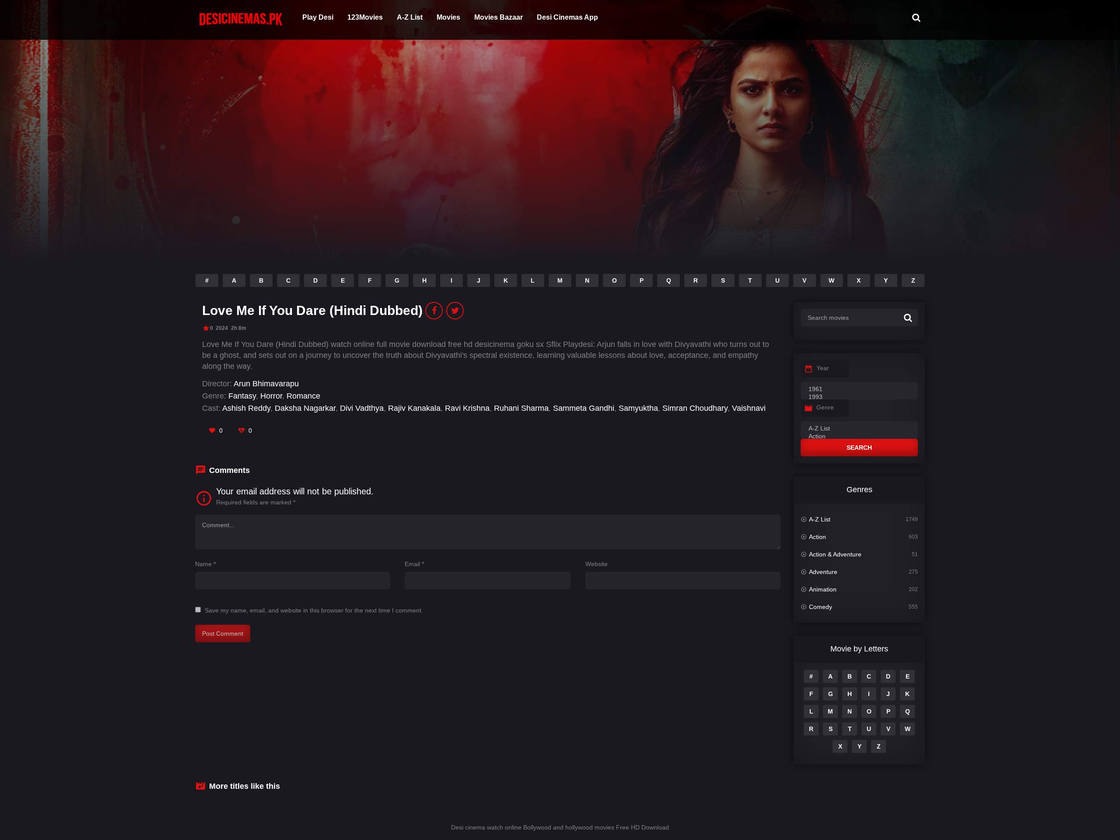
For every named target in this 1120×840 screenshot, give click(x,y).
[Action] (859, 437)
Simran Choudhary (695, 408)
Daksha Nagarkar (305, 408)
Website (596, 563)
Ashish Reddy (246, 408)
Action (817, 536)
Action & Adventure (835, 554)
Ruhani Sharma (521, 408)
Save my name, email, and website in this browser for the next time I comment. (314, 610)
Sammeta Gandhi (583, 408)
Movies (448, 17)
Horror (271, 396)
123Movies (365, 17)
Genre (825, 407)
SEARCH (859, 447)
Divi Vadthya (362, 408)
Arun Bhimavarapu (266, 383)
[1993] (859, 397)
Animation (822, 589)
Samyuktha (638, 408)
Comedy (820, 606)
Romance (303, 396)
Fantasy (242, 396)
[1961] (859, 389)
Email (414, 563)
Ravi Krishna (467, 408)
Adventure (823, 571)
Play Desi (317, 17)
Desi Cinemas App (567, 17)
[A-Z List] (859, 429)
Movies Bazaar (498, 17)
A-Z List (410, 17)
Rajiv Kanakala (414, 408)
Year (822, 367)
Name (205, 563)
